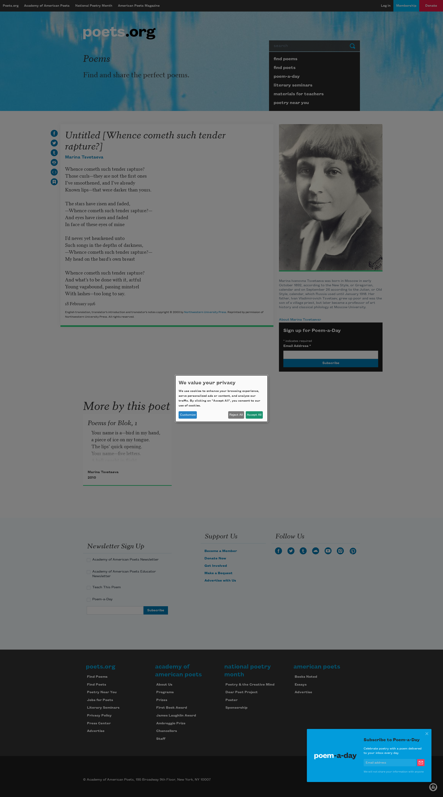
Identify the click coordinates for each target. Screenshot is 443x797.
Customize (188, 414)
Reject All (236, 414)
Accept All (254, 414)
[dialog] (221, 398)
